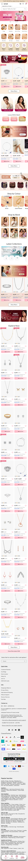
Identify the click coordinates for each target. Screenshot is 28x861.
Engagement (4, 836)
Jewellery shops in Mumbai (11, 853)
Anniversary (22, 836)
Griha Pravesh (20, 837)
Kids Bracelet (20, 826)
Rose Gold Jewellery (12, 790)
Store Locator (4, 674)
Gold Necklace (5, 797)
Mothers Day (21, 841)
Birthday (10, 836)
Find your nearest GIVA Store (8, 851)
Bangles (15, 782)
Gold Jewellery (5, 789)
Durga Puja (9, 844)
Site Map (3, 699)
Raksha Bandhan (9, 843)
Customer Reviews (6, 669)
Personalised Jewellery (7, 809)
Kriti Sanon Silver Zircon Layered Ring (6, 614)
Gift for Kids (4, 825)
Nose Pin (19, 783)
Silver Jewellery (5, 803)
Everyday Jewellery (15, 784)
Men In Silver (17, 31)
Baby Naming (12, 837)
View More (14, 91)
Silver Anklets (15, 804)
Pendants (11, 31)
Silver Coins (13, 830)
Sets (24, 40)
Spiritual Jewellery (8, 785)
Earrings (10, 40)
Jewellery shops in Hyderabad (16, 854)
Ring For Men (4, 813)
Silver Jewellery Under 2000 (12, 810)
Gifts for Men (4, 812)
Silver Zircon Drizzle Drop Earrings (6, 375)
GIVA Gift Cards (5, 681)
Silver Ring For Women (17, 818)
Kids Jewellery (4, 826)
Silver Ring (4, 806)
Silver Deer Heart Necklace (20, 348)
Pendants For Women (11, 822)
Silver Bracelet (5, 805)
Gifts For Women (5, 817)
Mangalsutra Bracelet (6, 782)
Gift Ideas (3, 829)
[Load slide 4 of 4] (18, 22)
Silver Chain (13, 805)
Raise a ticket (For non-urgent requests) (12, 725)
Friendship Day (12, 842)
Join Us (3, 678)
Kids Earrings (12, 826)
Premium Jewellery (13, 799)
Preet (11, 848)
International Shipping (6, 692)
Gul (23, 848)
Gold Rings (7, 795)
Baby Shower (4, 837)
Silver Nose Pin (20, 807)
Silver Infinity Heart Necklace (6, 561)
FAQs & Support (5, 694)
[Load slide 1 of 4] (10, 22)
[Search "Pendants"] (25, 8)
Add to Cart (18, 86)
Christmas (15, 844)
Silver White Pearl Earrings (6, 534)
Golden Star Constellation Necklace (6, 348)
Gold (2, 795)
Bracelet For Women (11, 820)
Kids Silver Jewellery (9, 807)
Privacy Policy (4, 690)
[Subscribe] (25, 661)
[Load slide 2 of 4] (13, 22)
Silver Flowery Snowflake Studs (20, 428)
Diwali (2, 843)
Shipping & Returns (6, 688)
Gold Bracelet (22, 796)
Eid (21, 843)
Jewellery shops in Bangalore (8, 852)
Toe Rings (6, 784)
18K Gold (23, 797)
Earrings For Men (13, 813)
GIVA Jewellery (16, 771)
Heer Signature (5, 848)
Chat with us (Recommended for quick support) (14, 720)
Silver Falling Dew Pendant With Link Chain (6, 402)
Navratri (3, 844)
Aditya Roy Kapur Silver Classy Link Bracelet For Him (6, 297)
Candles (25, 830)
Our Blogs (3, 671)
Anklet (2, 781)
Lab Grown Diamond (15, 789)
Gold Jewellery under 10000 (8, 798)
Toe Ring (8, 823)
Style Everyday (5, 847)
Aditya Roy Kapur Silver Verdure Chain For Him (18, 297)
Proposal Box (5, 831)
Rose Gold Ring (14, 819)
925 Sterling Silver (6, 804)
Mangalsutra (17, 781)
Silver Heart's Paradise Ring (6, 508)
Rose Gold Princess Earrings (6, 587)
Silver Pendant (20, 805)
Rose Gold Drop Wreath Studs (20, 641)
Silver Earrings (11, 806)
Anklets (17, 40)
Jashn (19, 848)
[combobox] (14, 8)
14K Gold (17, 797)
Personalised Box (13, 831)
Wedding (16, 836)
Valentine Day (13, 841)
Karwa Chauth (20, 842)
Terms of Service (5, 697)
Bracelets (4, 40)
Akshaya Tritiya (5, 841)
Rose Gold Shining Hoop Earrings (20, 561)
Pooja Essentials (5, 830)
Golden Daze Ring (5, 428)
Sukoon (15, 848)
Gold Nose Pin (14, 796)
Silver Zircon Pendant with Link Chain (20, 375)
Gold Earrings (14, 795)
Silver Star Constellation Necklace (20, 614)
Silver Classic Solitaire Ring (6, 83)
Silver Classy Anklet (17, 158)
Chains (14, 783)
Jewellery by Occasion (6, 835)
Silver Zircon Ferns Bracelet (20, 455)
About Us (3, 676)
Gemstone (16, 785)
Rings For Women (5, 818)
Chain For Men (8, 815)
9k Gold (12, 797)
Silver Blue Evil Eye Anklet (18, 83)
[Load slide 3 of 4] (16, 22)
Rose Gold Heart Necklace (19, 534)
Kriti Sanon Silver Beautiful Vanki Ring (20, 587)
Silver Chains (24, 31)
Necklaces (9, 783)
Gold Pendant (22, 795)
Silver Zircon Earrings (5, 455)
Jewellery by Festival (6, 840)
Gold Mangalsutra (5, 796)
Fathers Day (4, 842)
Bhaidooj (17, 843)
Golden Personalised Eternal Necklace (6, 636)
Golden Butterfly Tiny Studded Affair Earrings (20, 402)
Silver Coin (22, 804)
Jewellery (3, 788)
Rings (4, 31)
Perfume (19, 830)
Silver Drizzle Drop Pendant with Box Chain (20, 508)
